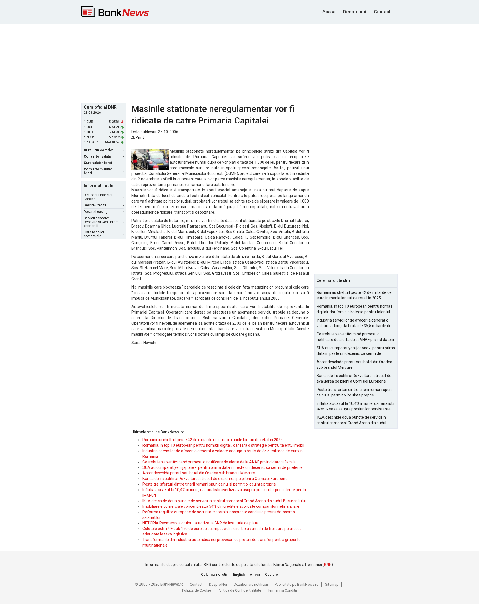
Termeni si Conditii (282, 590)
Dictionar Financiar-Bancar (98, 197)
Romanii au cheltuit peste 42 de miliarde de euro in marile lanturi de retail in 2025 (212, 440)
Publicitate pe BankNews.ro (297, 584)
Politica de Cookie (196, 590)
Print (139, 137)
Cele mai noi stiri (214, 574)
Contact (382, 11)
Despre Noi (218, 584)
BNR (328, 564)
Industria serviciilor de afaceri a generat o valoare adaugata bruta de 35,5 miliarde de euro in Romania (354, 323)
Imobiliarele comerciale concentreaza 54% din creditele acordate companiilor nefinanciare (220, 506)
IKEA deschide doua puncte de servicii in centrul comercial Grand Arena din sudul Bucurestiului (224, 501)
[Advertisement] (239, 62)
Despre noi (354, 11)
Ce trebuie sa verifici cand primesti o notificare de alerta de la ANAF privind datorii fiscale (219, 462)
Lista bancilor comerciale (94, 234)
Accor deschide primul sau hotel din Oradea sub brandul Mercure (198, 473)
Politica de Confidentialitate (239, 590)
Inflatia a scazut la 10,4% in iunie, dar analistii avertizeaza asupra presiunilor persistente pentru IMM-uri (355, 406)
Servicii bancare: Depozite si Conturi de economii (101, 222)
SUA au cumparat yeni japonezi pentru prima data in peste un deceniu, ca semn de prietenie (222, 467)
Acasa (328, 11)
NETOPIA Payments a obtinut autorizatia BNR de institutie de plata (200, 523)
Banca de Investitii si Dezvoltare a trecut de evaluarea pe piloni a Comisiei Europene (214, 478)
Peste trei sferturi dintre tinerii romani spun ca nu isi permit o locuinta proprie (209, 484)
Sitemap (331, 584)
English (239, 574)
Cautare (271, 574)
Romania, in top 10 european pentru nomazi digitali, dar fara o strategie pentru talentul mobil (223, 445)
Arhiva (255, 574)
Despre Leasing (96, 212)
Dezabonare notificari (251, 584)
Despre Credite (95, 205)
